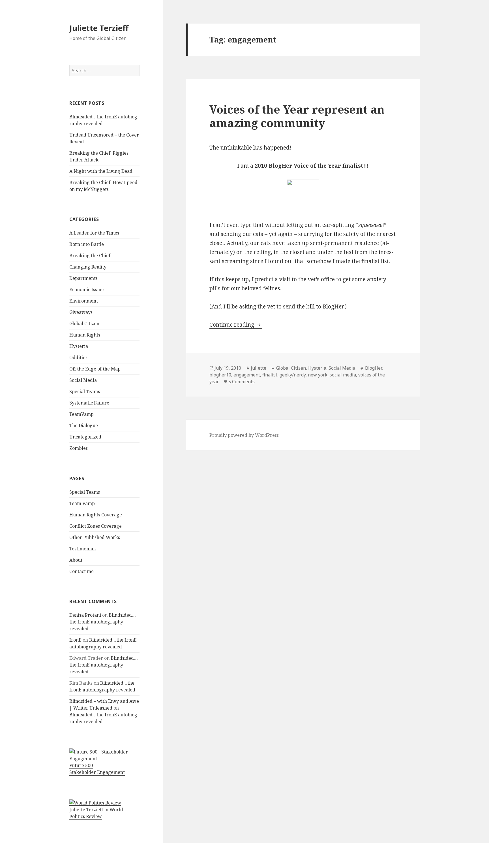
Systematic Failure (89, 403)
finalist (269, 375)
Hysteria (78, 346)
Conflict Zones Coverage (95, 526)
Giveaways (81, 312)
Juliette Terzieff (98, 28)
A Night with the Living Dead (100, 171)
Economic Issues (86, 289)
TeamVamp (81, 414)
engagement (246, 375)
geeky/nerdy (293, 375)
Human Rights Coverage (95, 515)
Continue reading (235, 324)
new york (317, 375)
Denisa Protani (85, 615)
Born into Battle (86, 244)
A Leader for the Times (94, 233)
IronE (75, 640)
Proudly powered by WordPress (244, 435)
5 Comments (241, 381)
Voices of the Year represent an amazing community (297, 116)
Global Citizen (84, 323)
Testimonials (82, 549)
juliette (258, 368)
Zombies (78, 448)
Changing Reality (87, 267)
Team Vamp (82, 503)
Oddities (78, 357)
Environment (83, 301)
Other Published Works (94, 537)
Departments (83, 278)
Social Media (83, 380)
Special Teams (84, 391)
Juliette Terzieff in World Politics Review (96, 812)
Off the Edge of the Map (95, 369)
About (75, 560)
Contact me (81, 571)
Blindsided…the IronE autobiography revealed (102, 622)
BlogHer (373, 368)
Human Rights (84, 335)
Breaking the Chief (89, 255)
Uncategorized (85, 437)
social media (343, 375)
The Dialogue (83, 425)
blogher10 (220, 375)
